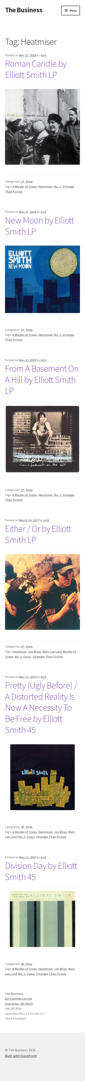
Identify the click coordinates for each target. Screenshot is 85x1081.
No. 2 (57, 186)
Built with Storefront (21, 1056)
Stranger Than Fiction (48, 657)
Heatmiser (45, 186)
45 (22, 827)
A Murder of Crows (24, 186)
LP (22, 181)
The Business (23, 9)
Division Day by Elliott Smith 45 (41, 871)
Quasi (27, 657)
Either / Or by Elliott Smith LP (38, 534)
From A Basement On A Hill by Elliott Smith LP (41, 380)
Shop (29, 181)
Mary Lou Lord (51, 652)
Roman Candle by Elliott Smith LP (35, 69)
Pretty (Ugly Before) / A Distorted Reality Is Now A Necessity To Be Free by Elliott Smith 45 (41, 707)
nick (43, 55)
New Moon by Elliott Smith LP (39, 225)
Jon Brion (34, 652)
